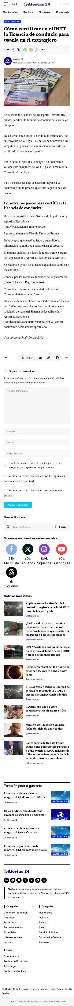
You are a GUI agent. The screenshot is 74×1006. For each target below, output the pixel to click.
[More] (42, 50)
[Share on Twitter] (19, 50)
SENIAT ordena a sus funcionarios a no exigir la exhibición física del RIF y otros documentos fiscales (48, 650)
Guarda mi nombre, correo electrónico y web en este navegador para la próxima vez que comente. (35, 465)
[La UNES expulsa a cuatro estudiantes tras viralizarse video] (13, 712)
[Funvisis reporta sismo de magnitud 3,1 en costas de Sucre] (60, 850)
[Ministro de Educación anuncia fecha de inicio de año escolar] (13, 730)
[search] (57, 4)
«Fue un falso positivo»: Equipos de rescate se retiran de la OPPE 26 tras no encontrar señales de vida (48, 690)
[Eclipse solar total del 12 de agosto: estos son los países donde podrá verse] (13, 672)
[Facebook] (11, 555)
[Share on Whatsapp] (25, 50)
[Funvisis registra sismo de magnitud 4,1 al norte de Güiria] (60, 797)
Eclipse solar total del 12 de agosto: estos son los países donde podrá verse (47, 670)
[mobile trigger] (7, 3)
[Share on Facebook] (13, 50)
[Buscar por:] (32, 527)
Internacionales (35, 639)
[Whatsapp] (6, 880)
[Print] (57, 358)
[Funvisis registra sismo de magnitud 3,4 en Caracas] (60, 832)
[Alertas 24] (37, 4)
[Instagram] (44, 555)
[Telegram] (12, 880)
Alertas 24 (18, 59)
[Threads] (11, 578)
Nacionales (12, 21)
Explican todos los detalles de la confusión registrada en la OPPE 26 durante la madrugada (47, 607)
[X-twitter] (31, 880)
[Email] (30, 50)
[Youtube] (61, 555)
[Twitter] (27, 555)
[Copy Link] (36, 50)
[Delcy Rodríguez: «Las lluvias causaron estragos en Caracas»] (60, 814)
